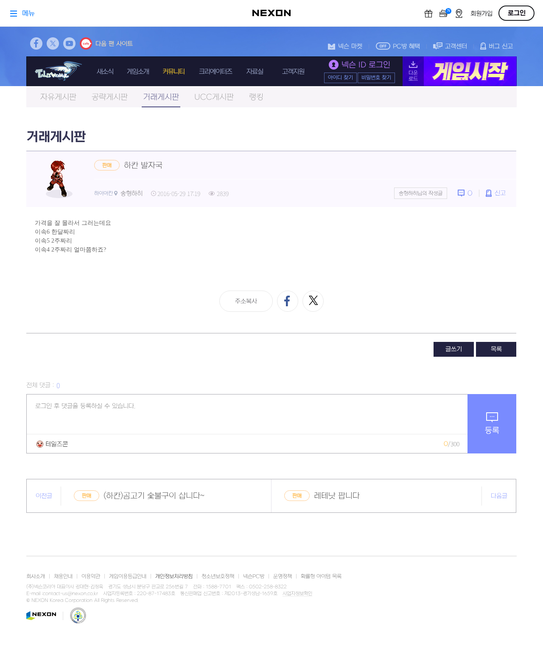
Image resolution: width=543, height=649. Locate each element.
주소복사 (246, 301)
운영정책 (282, 576)
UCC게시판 (214, 97)
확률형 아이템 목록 (321, 576)
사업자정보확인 (297, 593)
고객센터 (456, 46)
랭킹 (256, 97)
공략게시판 (110, 97)
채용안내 (63, 576)
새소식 (105, 72)
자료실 (254, 72)
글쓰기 (453, 349)
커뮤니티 (173, 72)
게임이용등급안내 (127, 576)
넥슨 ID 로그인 (365, 65)
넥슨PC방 (253, 576)
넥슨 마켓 (350, 46)
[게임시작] (460, 71)
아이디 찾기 (340, 78)
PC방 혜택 (406, 46)
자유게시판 (58, 97)
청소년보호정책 (218, 576)
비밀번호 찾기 (376, 78)
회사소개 (35, 576)
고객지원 (293, 72)
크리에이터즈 (215, 72)
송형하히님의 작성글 (420, 193)
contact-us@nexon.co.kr (70, 593)
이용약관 (90, 576)
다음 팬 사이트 (114, 44)
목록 (496, 349)
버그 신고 (501, 46)
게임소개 (138, 72)
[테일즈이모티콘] (52, 444)
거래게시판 (161, 97)
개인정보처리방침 (174, 576)
